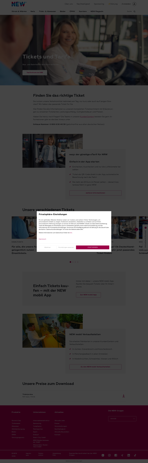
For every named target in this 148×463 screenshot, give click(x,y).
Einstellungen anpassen (66, 247)
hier (71, 232)
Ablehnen (47, 247)
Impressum (42, 239)
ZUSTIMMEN (93, 247)
